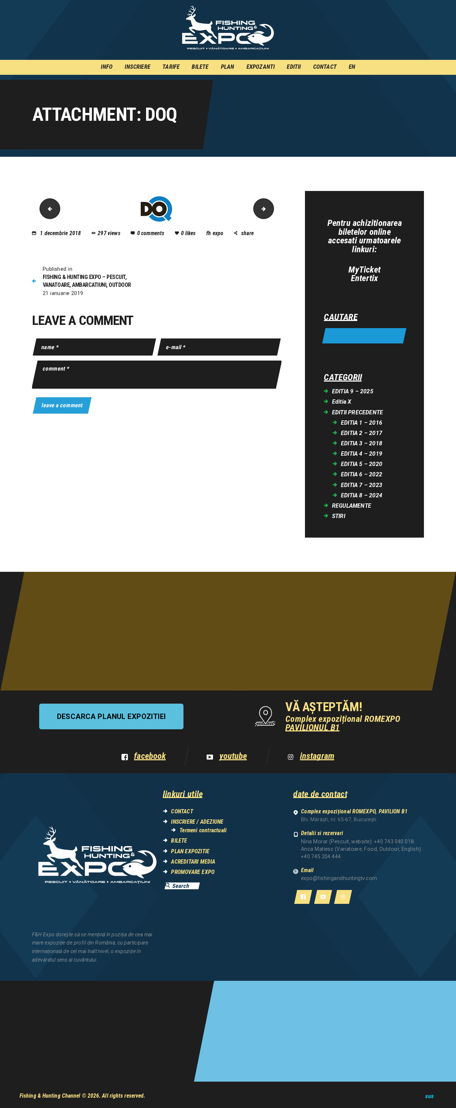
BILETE (179, 840)
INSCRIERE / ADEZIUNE (197, 821)
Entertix (364, 278)
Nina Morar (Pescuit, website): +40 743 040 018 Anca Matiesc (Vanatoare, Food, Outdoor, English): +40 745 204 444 (361, 849)
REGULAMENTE (351, 505)
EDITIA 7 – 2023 (361, 485)
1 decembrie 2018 (60, 233)
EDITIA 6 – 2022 (361, 474)
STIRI (338, 516)
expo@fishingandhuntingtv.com (339, 878)
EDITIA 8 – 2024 (361, 495)
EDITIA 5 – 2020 (361, 464)
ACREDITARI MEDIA (193, 861)
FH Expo (215, 233)
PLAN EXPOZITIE (190, 851)
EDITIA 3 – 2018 (361, 443)
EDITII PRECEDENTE (357, 412)
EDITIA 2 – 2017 (361, 433)
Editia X (342, 401)
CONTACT (182, 811)
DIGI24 (47, 208)
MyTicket (364, 269)
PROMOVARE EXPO (192, 872)
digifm (271, 208)
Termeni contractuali (203, 830)
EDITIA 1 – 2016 (361, 422)
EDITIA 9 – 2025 (352, 391)
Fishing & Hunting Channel (50, 1095)
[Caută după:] (364, 336)
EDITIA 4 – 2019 (361, 453)
